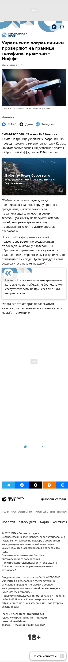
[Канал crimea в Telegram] (8, 485)
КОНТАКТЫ (59, 523)
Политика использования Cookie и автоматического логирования (23, 557)
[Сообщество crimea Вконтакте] (22, 485)
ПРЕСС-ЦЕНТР (27, 523)
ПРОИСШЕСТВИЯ (44, 512)
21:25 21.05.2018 (9, 64)
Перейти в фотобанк (41, 108)
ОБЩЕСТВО (25, 512)
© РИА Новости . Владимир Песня (16, 108)
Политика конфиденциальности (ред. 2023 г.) (29, 563)
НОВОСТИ (8, 523)
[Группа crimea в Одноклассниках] (49, 485)
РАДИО (44, 523)
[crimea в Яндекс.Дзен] (35, 485)
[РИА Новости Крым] (14, 35)
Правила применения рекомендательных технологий (27, 568)
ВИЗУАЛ (61, 512)
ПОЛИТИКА (9, 512)
